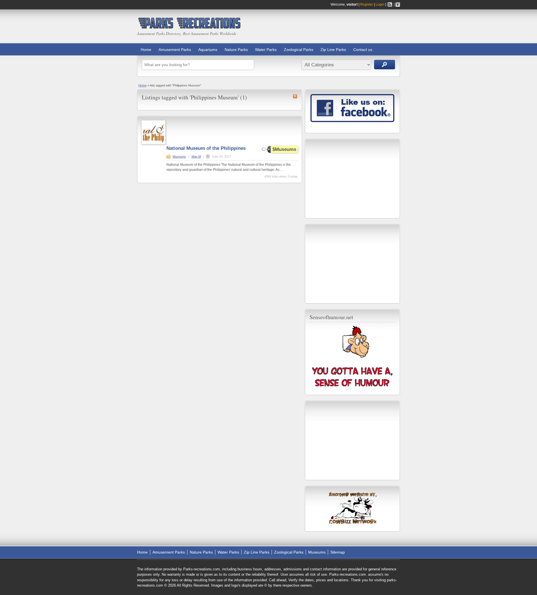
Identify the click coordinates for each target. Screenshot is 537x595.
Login (380, 4)
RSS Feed (390, 4)
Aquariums (207, 49)
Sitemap (337, 552)
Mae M (196, 156)
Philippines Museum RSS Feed (295, 96)
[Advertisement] (352, 179)
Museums (179, 156)
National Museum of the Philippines (206, 148)
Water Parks (266, 49)
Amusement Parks (175, 49)
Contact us (362, 49)
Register (366, 4)
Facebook (397, 4)
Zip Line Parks (333, 49)
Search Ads (384, 64)
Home (146, 49)
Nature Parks (236, 49)
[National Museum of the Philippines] (153, 143)
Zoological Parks (298, 49)
